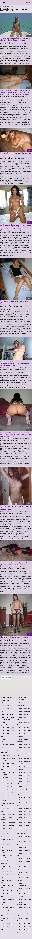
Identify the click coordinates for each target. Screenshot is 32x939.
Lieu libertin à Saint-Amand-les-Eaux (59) (22, 832)
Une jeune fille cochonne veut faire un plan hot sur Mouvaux (14, 302)
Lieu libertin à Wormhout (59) (23, 931)
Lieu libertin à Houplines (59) (7, 895)
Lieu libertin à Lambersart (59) (7, 928)
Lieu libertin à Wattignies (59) (23, 914)
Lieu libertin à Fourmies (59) (7, 846)
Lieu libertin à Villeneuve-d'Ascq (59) (24, 895)
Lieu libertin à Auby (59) (7, 714)
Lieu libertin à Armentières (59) (8, 710)
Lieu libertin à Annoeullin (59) (7, 701)
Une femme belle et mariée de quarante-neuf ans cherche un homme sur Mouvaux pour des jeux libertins (15, 434)
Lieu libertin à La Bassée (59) (7, 903)
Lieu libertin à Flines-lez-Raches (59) (7, 840)
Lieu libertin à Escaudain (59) (7, 810)
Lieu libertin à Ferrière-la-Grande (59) (7, 830)
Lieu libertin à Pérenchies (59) (23, 793)
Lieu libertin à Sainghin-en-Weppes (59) (24, 827)
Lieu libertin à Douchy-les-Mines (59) (8, 799)
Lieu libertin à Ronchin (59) (24, 811)
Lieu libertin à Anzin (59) (7, 705)
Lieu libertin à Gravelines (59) (7, 867)
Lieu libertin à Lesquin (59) (24, 711)
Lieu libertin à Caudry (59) (7, 764)
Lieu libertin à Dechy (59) (7, 789)
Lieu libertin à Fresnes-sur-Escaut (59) (8, 851)
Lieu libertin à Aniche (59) (7, 697)
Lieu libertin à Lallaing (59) (8, 924)
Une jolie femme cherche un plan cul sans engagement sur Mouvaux (15, 154)
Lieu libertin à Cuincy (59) (7, 786)
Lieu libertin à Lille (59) (23, 714)
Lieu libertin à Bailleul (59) (7, 728)
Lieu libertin (3, 6)
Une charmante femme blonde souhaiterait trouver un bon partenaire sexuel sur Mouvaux (14, 364)
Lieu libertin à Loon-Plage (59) (24, 724)
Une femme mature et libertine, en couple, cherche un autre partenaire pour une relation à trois (15, 508)
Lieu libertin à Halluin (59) (7, 871)
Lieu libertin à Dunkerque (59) (7, 805)
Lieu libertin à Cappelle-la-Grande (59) (8, 760)
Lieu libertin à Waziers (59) (24, 927)
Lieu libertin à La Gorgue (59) (7, 914)
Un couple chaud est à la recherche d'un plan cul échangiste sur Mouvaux (15, 39)
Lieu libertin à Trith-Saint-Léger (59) (24, 879)
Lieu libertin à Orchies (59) (24, 778)
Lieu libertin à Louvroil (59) (24, 731)
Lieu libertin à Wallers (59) (24, 899)
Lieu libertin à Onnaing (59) (24, 775)
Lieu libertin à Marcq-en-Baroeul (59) (23, 740)
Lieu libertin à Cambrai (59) (8, 755)
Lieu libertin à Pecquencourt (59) (22, 788)
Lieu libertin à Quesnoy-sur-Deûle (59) (23, 799)
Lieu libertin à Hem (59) (7, 891)
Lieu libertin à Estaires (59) (8, 814)
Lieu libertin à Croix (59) (7, 783)
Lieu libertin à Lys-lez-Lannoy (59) (23, 735)
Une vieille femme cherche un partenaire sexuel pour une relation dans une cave (15, 91)
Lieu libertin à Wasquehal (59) (23, 909)
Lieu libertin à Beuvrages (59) (7, 735)
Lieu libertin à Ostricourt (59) (23, 782)
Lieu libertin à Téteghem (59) (23, 868)
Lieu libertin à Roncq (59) (23, 814)
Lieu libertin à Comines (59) (7, 768)
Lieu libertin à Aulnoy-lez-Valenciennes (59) (7, 718)
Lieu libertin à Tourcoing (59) (23, 873)
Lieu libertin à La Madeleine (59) (8, 920)
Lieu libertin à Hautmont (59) (7, 881)
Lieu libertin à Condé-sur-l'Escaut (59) (7, 773)
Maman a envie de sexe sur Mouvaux (14, 637)
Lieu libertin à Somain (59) (24, 858)
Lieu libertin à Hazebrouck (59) (7, 887)
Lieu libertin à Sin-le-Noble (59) (24, 854)
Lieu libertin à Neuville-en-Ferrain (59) (24, 768)
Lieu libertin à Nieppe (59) (24, 772)
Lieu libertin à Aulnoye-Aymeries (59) (7, 724)
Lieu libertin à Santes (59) (23, 847)
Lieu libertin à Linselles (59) (23, 718)
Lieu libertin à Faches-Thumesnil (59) (6, 818)
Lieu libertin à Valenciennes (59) (21, 884)
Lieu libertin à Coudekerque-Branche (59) (8, 779)
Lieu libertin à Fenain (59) (7, 825)
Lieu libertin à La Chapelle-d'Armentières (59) (8, 909)
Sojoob (2, 2)
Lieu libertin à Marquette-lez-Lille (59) (23, 749)
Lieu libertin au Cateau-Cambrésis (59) (23, 704)
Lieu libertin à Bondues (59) (7, 740)
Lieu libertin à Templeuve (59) (23, 863)
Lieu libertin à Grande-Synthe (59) (7, 862)
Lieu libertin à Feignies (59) (8, 822)
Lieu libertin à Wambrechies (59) (21, 903)
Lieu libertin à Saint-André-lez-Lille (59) (24, 837)
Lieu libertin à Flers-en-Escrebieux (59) (7, 835)
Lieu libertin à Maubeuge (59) (23, 754)
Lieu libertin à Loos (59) (23, 728)
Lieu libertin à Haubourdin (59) (7, 876)
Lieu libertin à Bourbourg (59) (7, 746)
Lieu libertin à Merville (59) (24, 758)
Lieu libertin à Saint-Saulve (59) (24, 843)
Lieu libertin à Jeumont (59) (8, 899)
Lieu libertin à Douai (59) (7, 795)
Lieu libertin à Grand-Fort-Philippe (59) (8, 857)
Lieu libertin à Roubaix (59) (24, 822)
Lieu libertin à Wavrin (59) (23, 924)
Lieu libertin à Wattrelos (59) (23, 920)
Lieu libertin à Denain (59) (7, 792)
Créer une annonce (25, 2)
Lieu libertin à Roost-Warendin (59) (22, 818)
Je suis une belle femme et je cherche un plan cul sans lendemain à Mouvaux (15, 564)
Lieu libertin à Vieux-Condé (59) (24, 890)
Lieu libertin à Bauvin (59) (7, 731)
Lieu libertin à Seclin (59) (23, 850)
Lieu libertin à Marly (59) (23, 744)
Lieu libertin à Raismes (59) (24, 808)
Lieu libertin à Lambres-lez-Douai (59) (23, 698)
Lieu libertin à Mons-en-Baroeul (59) (23, 763)
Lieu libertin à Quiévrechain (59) (24, 804)
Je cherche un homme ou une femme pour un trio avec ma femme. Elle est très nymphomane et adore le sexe (16, 227)
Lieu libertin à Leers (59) (23, 708)
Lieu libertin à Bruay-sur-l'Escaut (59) (7, 751)
